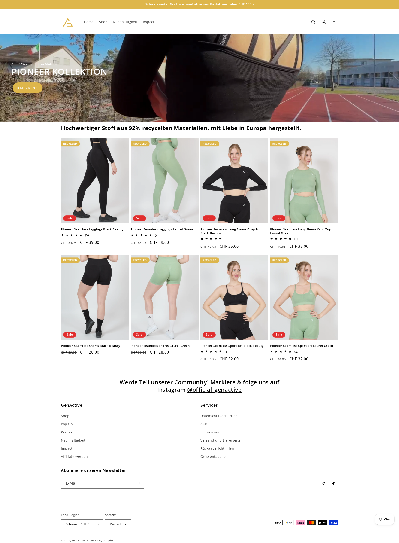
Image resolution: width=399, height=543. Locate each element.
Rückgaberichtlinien (217, 448)
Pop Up (67, 424)
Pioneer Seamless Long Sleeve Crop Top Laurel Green (300, 231)
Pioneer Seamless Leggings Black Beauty (92, 229)
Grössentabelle (213, 457)
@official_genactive (214, 389)
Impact (67, 448)
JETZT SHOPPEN (27, 87)
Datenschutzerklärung (219, 416)
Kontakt (67, 432)
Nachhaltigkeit (73, 440)
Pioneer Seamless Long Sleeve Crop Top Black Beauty (230, 231)
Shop (65, 416)
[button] (313, 22)
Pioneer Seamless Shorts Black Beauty (90, 346)
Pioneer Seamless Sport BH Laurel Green (301, 346)
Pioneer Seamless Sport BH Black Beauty (232, 346)
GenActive (78, 540)
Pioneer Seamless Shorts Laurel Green (160, 346)
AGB (203, 424)
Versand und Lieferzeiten (221, 440)
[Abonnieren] (139, 483)
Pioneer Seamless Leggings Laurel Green (162, 229)
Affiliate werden (74, 457)
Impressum (209, 432)
